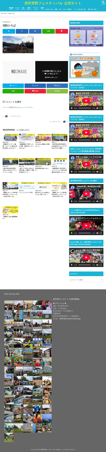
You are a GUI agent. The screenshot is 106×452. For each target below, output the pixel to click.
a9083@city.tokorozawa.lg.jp (70, 319)
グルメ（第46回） (67, 9)
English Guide (49, 9)
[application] (86, 100)
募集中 (29, 8)
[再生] (72, 108)
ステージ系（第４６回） (80, 9)
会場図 (42, 8)
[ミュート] (97, 108)
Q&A (60, 9)
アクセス (17, 8)
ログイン (21, 107)
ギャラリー (36, 8)
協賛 (56, 9)
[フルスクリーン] (101, 108)
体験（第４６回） (92, 9)
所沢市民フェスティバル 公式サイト (53, 3)
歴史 (23, 8)
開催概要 (11, 8)
